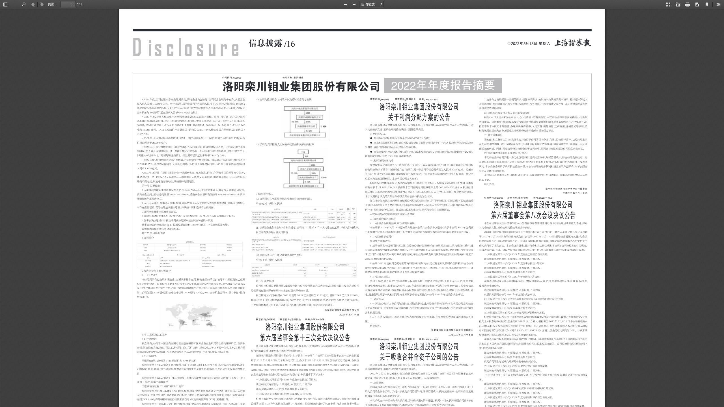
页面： (53, 4)
